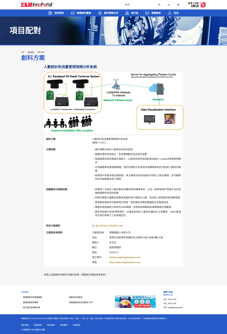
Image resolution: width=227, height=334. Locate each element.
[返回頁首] (222, 329)
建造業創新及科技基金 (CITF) (81, 302)
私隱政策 (76, 325)
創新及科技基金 (75, 297)
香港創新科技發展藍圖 (32, 297)
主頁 (23, 52)
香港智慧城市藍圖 (30, 302)
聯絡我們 (38, 325)
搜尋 (159, 4)
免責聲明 (64, 325)
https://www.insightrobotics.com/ (125, 262)
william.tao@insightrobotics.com (124, 257)
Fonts (168, 4)
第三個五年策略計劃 (31, 307)
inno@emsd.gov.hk (175, 307)
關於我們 (25, 325)
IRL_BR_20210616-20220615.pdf (107, 225)
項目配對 (30, 52)
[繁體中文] (178, 4)
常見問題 (51, 325)
